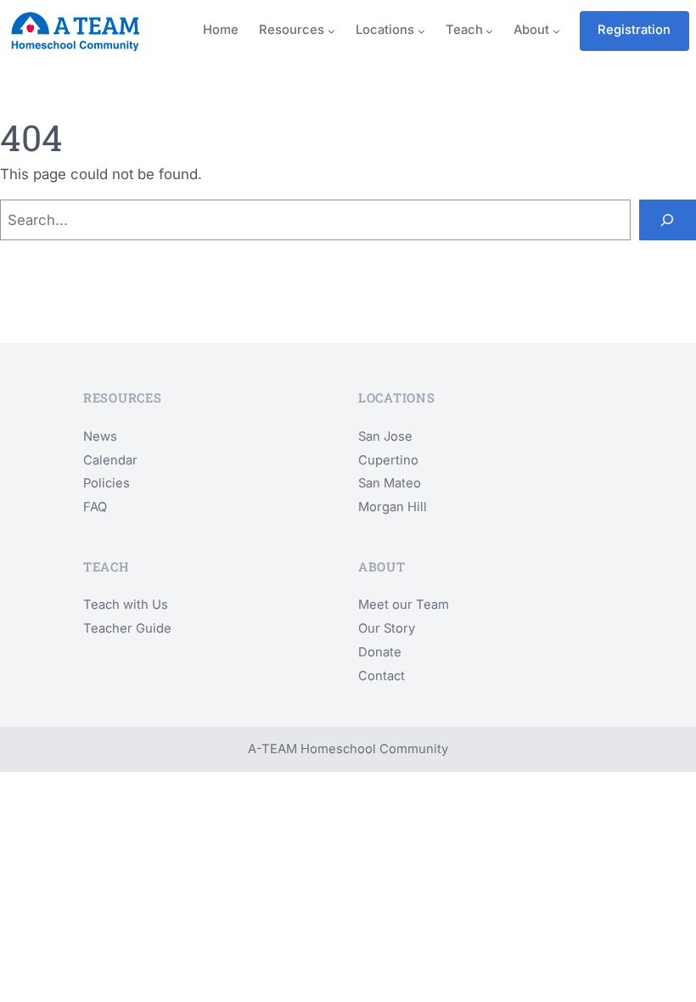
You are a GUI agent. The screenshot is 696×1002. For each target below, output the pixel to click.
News (100, 436)
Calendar (110, 460)
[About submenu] (556, 31)
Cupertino (388, 460)
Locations (385, 29)
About (531, 29)
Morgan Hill (392, 507)
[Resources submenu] (331, 31)
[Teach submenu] (489, 31)
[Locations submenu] (421, 31)
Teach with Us (125, 604)
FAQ (95, 507)
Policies (106, 483)
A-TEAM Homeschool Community (348, 749)
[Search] (667, 220)
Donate (379, 652)
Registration (634, 29)
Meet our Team (403, 604)
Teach (464, 29)
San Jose (385, 436)
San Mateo (389, 483)
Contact (381, 676)
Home (221, 29)
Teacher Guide (127, 628)
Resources (291, 29)
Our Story (386, 628)
